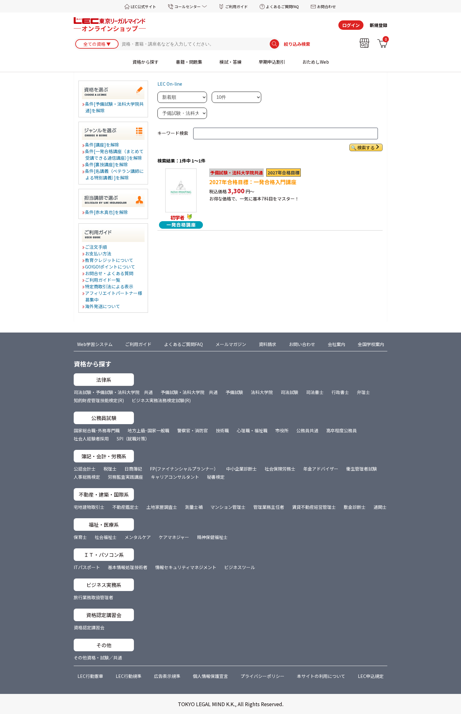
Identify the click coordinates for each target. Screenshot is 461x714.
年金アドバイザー (320, 469)
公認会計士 (85, 469)
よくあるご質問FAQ (282, 6)
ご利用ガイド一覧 (102, 280)
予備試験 (234, 392)
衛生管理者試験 (361, 469)
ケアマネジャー (174, 537)
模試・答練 (230, 62)
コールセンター (187, 6)
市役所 (282, 430)
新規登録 (378, 25)
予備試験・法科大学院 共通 (189, 392)
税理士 (110, 469)
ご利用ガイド (236, 6)
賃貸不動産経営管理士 (314, 507)
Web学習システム (95, 344)
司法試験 (289, 392)
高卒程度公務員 (341, 430)
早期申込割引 (272, 62)
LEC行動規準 (128, 676)
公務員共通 (307, 430)
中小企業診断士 (241, 469)
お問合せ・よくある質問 (109, 273)
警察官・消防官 (192, 430)
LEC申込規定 (371, 676)
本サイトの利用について (321, 676)
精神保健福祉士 (212, 537)
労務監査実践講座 (125, 477)
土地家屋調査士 (161, 507)
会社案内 (336, 344)
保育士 (80, 537)
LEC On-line (169, 84)
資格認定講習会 (89, 627)
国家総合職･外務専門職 (97, 430)
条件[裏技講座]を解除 (106, 164)
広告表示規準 (167, 676)
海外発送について (102, 306)
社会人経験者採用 (91, 438)
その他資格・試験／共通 (98, 657)
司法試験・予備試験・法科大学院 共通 (113, 392)
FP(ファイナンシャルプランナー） (184, 469)
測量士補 (194, 507)
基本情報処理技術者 (127, 567)
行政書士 (340, 392)
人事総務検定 (87, 477)
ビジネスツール (239, 567)
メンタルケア (138, 537)
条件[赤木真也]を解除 (106, 212)
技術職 (222, 430)
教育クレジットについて (109, 260)
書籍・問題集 (189, 62)
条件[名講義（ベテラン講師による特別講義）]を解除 (114, 174)
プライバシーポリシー (262, 676)
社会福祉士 (106, 537)
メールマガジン (230, 344)
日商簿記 (133, 469)
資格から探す (145, 62)
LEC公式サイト (143, 6)
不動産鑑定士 (125, 507)
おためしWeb (315, 62)
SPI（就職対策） (133, 438)
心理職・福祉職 (252, 430)
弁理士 (363, 392)
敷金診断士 (355, 507)
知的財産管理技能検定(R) (99, 400)
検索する (366, 147)
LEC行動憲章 (90, 676)
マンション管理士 (228, 507)
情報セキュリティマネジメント (185, 567)
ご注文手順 (96, 247)
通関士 (380, 507)
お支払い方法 (98, 253)
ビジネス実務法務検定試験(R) (161, 400)
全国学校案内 (371, 344)
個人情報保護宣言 (210, 676)
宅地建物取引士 (89, 507)
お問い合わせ (302, 344)
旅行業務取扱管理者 (93, 597)
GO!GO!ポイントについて (110, 267)
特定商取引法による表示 (109, 286)
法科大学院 (262, 392)
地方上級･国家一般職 (148, 430)
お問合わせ (326, 6)
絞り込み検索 (297, 44)
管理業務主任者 (268, 507)
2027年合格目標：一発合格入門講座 (252, 182)
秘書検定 (216, 477)
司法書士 (315, 392)
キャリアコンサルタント (175, 477)
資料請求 (267, 344)
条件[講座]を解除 (102, 144)
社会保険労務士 (280, 469)
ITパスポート (87, 567)
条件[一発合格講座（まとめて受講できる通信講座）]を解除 (114, 154)
